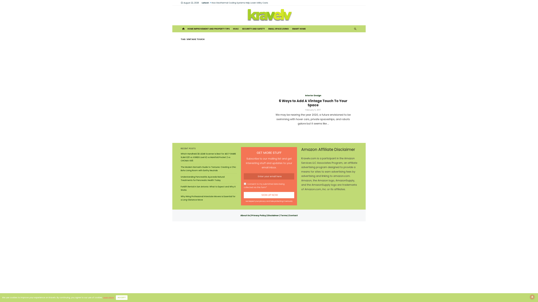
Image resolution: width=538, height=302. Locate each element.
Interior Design (313, 95)
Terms (283, 215)
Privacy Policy (258, 215)
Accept (122, 297)
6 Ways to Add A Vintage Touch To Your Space (313, 103)
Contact (293, 215)
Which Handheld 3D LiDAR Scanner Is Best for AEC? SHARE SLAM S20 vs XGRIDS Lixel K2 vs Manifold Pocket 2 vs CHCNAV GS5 (208, 157)
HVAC (236, 28)
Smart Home (299, 28)
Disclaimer (273, 215)
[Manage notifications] (532, 297)
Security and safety (253, 28)
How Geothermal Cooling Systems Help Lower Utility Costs (240, 2)
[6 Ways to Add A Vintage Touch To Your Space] (225, 109)
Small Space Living (278, 28)
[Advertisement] (269, 62)
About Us (245, 215)
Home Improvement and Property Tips (208, 28)
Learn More (108, 297)
